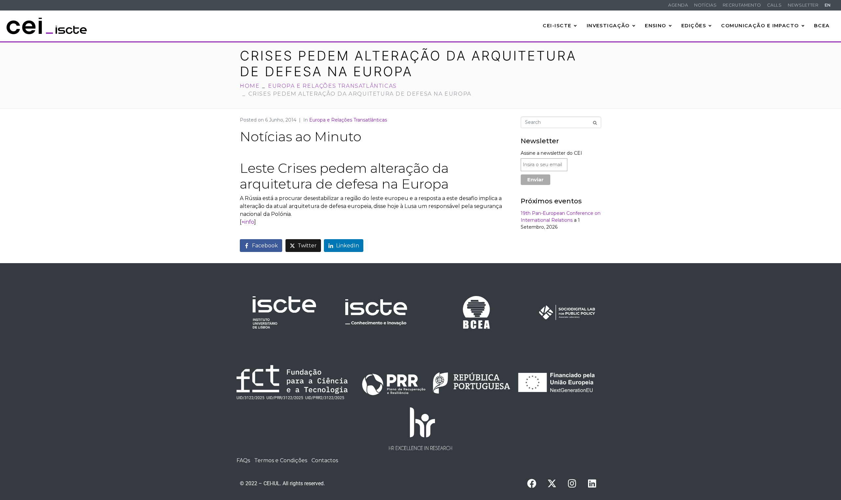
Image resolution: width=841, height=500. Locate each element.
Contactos (324, 460)
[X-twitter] (552, 483)
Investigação (608, 26)
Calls (774, 5)
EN (828, 5)
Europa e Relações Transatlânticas (348, 120)
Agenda (678, 5)
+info (247, 222)
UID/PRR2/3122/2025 (324, 398)
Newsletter (803, 5)
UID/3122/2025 (250, 398)
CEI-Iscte (557, 26)
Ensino (655, 26)
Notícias (705, 5)
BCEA (822, 26)
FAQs (243, 460)
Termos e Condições (280, 460)
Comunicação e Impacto (760, 26)
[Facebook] (532, 483)
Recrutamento (742, 5)
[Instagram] (572, 483)
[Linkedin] (592, 483)
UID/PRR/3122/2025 (284, 398)
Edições (693, 26)
